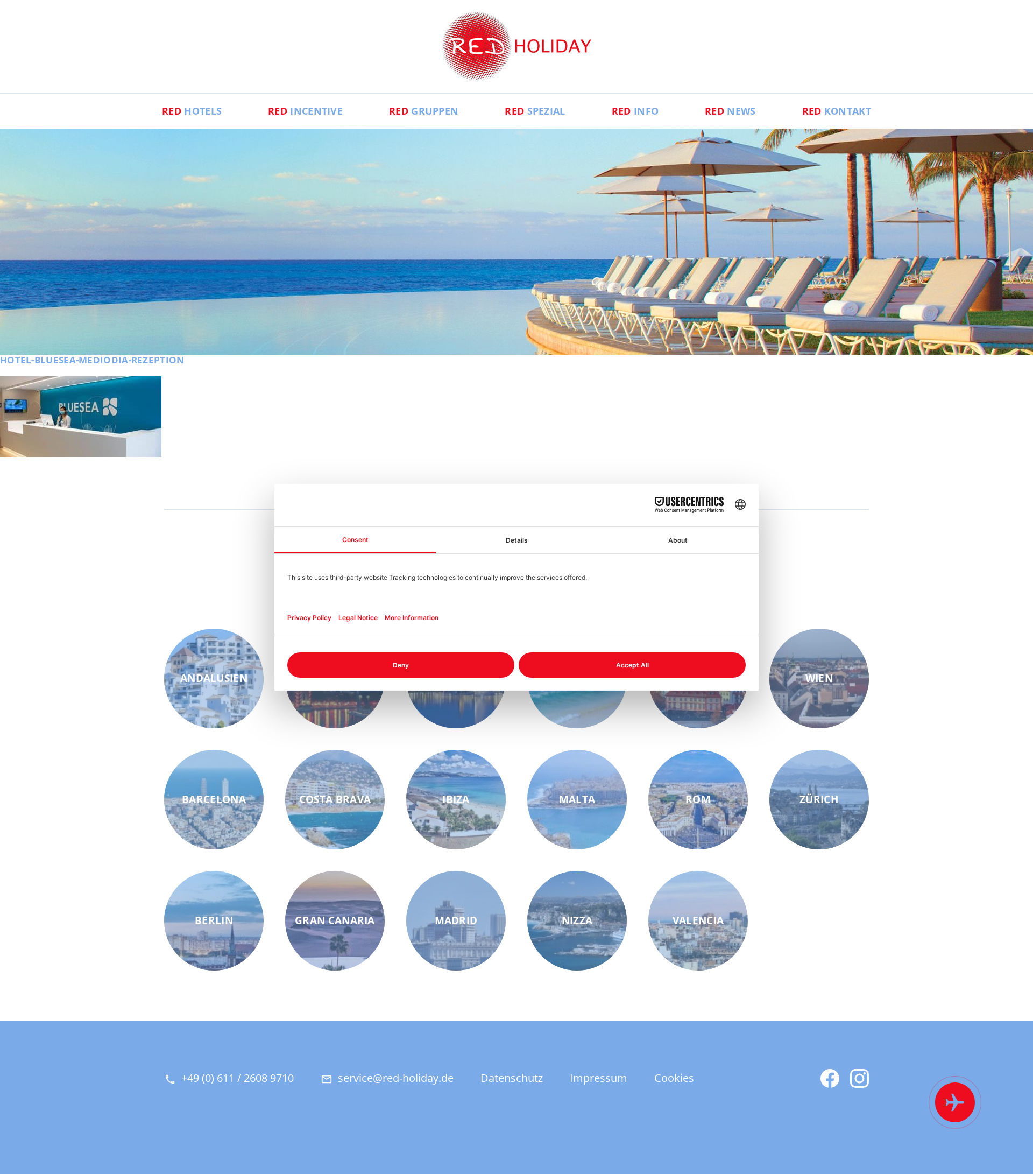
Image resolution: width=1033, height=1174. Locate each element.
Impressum (598, 1078)
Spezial (535, 110)
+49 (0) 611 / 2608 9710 (237, 1078)
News (730, 110)
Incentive (305, 110)
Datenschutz (511, 1078)
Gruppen (423, 110)
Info (635, 110)
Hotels (192, 110)
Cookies (674, 1078)
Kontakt (836, 110)
